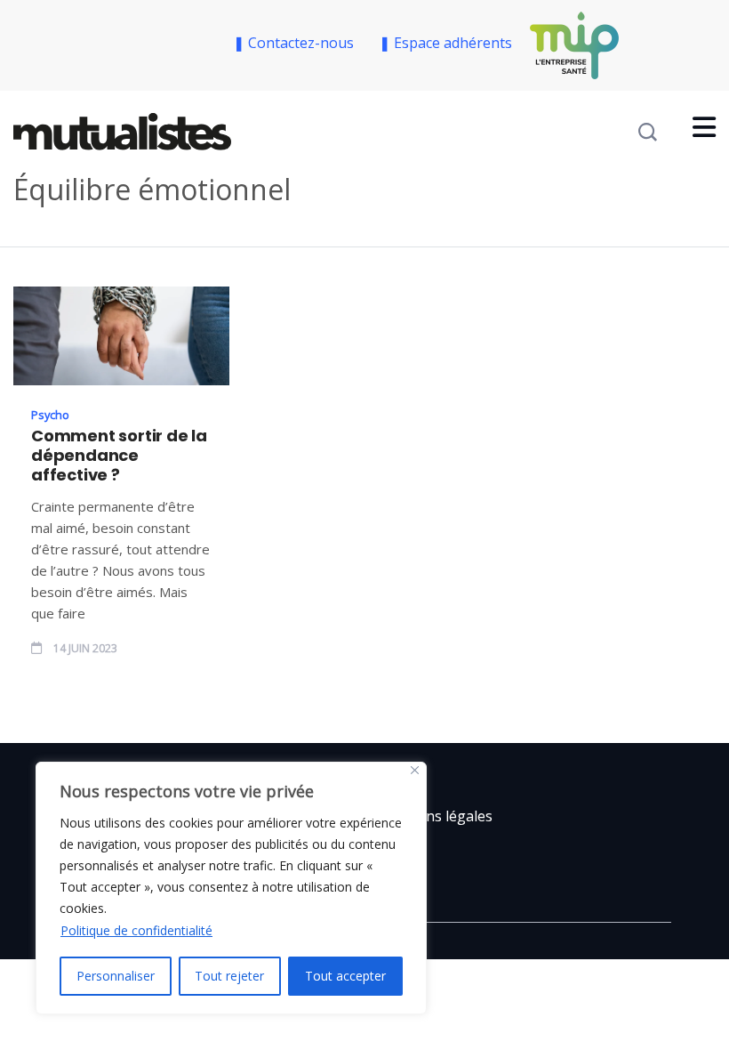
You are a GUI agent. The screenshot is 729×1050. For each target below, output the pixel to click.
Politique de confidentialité (136, 930)
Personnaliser (115, 975)
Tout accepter (345, 975)
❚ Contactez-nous (297, 42)
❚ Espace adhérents (445, 42)
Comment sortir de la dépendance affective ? (119, 455)
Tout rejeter (229, 975)
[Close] (415, 770)
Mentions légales (435, 816)
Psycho (50, 415)
